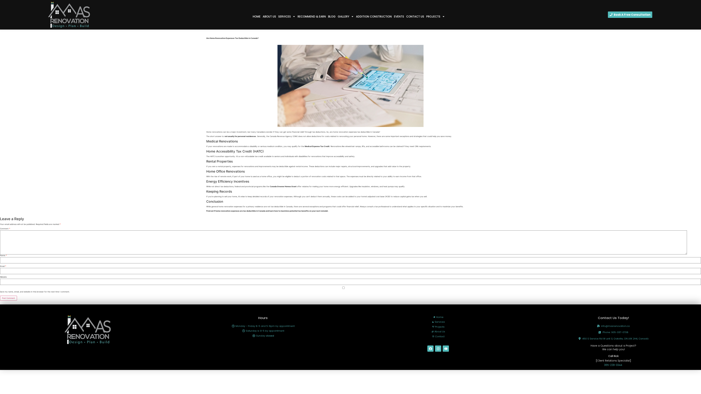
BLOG (332, 16)
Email (3, 266)
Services (284, 16)
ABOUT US (269, 16)
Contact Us (415, 16)
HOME (257, 16)
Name (3, 255)
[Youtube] (446, 348)
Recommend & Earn (312, 16)
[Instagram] (438, 348)
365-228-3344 (613, 365)
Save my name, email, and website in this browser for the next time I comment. (35, 292)
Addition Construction (374, 16)
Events (399, 16)
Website (3, 277)
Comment (5, 228)
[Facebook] (430, 348)
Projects (433, 16)
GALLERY (343, 16)
